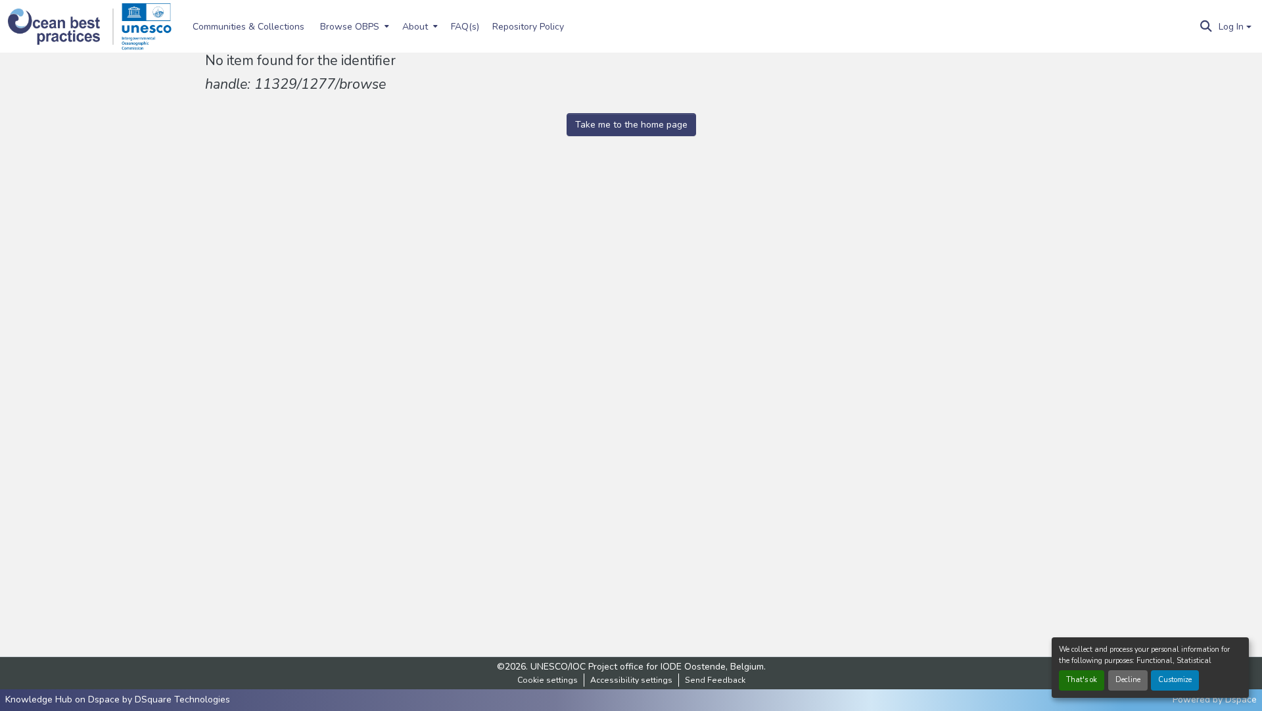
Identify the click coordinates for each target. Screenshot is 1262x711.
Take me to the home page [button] (631, 124)
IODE (671, 666)
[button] (61, 27)
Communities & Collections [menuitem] (248, 26)
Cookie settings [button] (547, 680)
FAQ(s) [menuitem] (465, 26)
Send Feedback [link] (715, 680)
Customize (1175, 680)
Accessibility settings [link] (631, 680)
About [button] (415, 26)
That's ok (1081, 680)
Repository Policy (528, 26)
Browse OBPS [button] (349, 26)
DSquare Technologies (182, 699)
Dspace (1241, 699)
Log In (1231, 26)
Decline (1127, 680)
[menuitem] (353, 26)
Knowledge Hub (40, 699)
